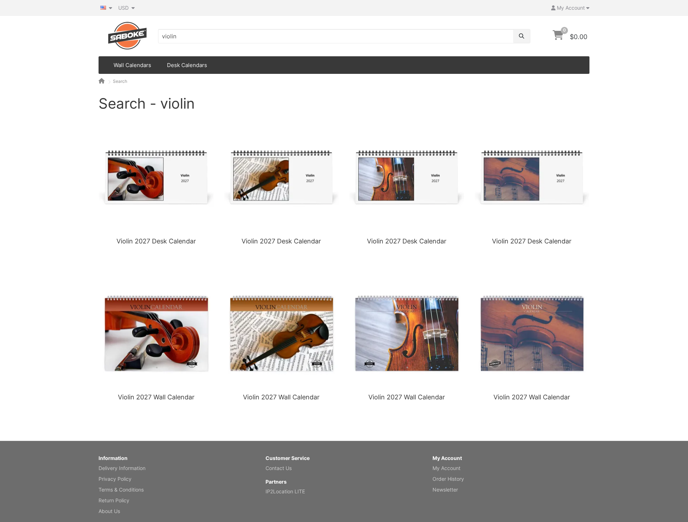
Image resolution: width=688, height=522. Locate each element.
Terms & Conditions (121, 490)
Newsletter (445, 490)
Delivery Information (122, 468)
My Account (446, 468)
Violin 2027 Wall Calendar (156, 397)
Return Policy (114, 500)
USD (124, 8)
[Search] (521, 36)
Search (120, 81)
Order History (448, 479)
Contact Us (279, 468)
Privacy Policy (115, 479)
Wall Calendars (132, 65)
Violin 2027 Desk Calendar (156, 241)
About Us (109, 511)
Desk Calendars (187, 65)
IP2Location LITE (285, 491)
